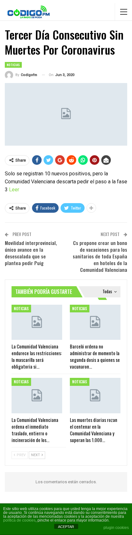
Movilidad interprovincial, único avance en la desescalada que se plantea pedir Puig (31, 252)
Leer (14, 190)
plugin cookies (116, 527)
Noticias (13, 64)
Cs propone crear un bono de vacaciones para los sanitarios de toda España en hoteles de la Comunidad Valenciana (100, 256)
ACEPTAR (66, 527)
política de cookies (19, 520)
